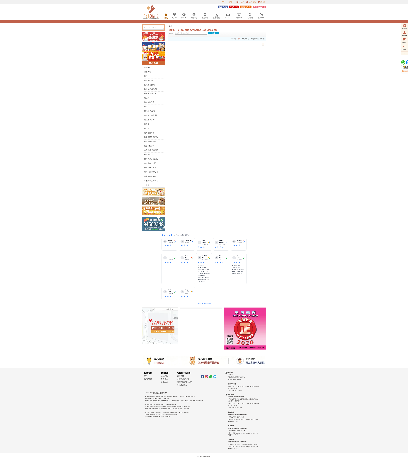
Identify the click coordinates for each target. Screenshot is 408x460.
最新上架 (262, 39)
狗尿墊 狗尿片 (149, 120)
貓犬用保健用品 (150, 176)
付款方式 (180, 376)
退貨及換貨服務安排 (184, 382)
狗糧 (145, 107)
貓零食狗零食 (149, 146)
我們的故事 (148, 379)
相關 (239, 39)
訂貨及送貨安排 (183, 379)
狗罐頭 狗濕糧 (149, 111)
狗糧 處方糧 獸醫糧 (151, 115)
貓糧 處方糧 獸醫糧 (151, 89)
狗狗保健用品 (149, 133)
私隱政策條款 (182, 385)
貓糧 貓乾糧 (148, 80)
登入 (224, 2)
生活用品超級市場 (151, 181)
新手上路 (164, 382)
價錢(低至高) (254, 39)
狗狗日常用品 (149, 154)
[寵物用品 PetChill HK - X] (214, 378)
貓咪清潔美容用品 (151, 137)
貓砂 (145, 76)
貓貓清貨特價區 (150, 141)
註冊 (230, 2)
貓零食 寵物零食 (150, 93)
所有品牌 (147, 67)
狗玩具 (146, 128)
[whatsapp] (210, 378)
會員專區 (164, 379)
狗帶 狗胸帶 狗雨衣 (151, 150)
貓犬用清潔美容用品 (151, 172)
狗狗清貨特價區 (150, 163)
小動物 (146, 185)
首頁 (170, 26)
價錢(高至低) (245, 39)
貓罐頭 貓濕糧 (149, 85)
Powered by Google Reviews (204, 303)
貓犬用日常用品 (150, 168)
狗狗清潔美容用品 (151, 159)
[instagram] (206, 378)
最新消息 (164, 376)
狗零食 (146, 124)
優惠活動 (147, 72)
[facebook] (202, 378)
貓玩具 (146, 98)
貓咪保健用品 (149, 102)
